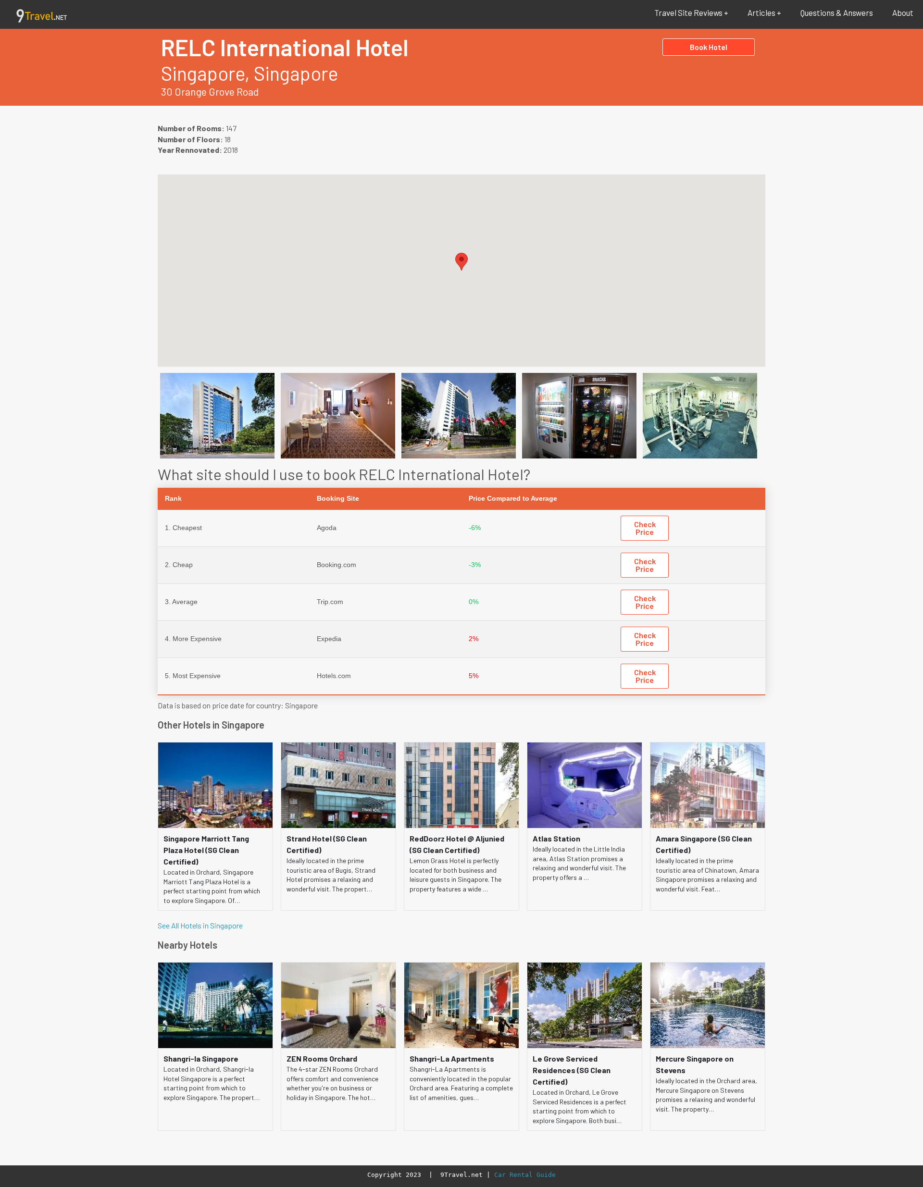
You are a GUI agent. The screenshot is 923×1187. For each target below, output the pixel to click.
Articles (761, 12)
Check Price (645, 527)
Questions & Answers (836, 12)
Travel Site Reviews (688, 12)
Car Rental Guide (525, 1174)
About (902, 12)
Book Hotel (708, 46)
